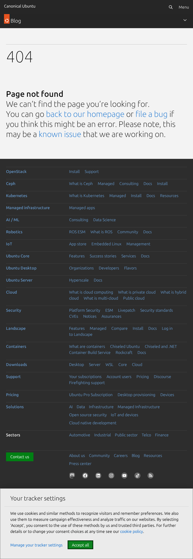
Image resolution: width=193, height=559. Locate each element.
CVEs (73, 316)
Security (13, 310)
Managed (106, 183)
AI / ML (12, 219)
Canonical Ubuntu (19, 6)
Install (74, 171)
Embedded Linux (106, 244)
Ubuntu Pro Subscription (91, 394)
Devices (167, 394)
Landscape (16, 328)
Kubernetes (16, 195)
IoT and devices (124, 414)
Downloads (16, 364)
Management (138, 244)
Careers (121, 455)
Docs (147, 183)
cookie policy (131, 531)
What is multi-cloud (101, 298)
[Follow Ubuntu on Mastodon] (73, 477)
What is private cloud (137, 292)
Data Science (104, 219)
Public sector (126, 435)
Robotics (14, 231)
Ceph (10, 183)
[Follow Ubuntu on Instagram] (112, 477)
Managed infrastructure (28, 207)
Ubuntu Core (17, 256)
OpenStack (16, 171)
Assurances (111, 316)
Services (128, 256)
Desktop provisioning (136, 394)
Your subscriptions (85, 376)
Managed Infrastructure (139, 406)
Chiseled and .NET (161, 346)
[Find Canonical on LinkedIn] (99, 477)
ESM (109, 310)
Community (127, 231)
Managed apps (82, 207)
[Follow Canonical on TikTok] (138, 477)
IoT (9, 244)
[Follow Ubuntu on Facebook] (86, 477)
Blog (136, 455)
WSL (109, 364)
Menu (184, 7)
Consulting (128, 183)
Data (81, 406)
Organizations (81, 268)
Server (95, 364)
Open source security (88, 414)
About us (77, 455)
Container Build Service (90, 352)
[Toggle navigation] (185, 20)
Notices (89, 316)
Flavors (130, 268)
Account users (119, 376)
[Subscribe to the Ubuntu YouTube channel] (125, 477)
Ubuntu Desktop (21, 268)
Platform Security (84, 310)
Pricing (142, 376)
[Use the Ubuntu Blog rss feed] (152, 477)
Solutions (15, 406)
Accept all (80, 545)
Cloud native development (92, 423)
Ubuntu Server (19, 280)
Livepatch (126, 310)
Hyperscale (79, 280)
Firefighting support (87, 382)
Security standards (156, 310)
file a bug (151, 113)
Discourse (162, 376)
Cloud (11, 292)
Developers (109, 268)
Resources (169, 195)
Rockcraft (124, 352)
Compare (119, 328)
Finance (162, 435)
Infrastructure (101, 406)
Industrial (102, 435)
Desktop (76, 364)
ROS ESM (77, 231)
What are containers (87, 346)
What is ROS (101, 231)
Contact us (19, 456)
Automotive (79, 435)
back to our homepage (85, 113)
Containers (16, 346)
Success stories (103, 256)
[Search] (171, 7)
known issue (60, 133)
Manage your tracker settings (36, 545)
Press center (80, 463)
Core (122, 364)
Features (77, 256)
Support (92, 171)
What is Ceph (81, 183)
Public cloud (133, 298)
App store (77, 244)
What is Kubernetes (86, 195)
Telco (146, 435)
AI (71, 406)
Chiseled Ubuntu (125, 346)
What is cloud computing (91, 292)
